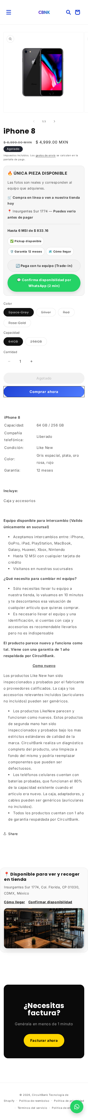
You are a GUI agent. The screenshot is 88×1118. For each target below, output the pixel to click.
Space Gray (21, 313)
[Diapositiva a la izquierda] (34, 121)
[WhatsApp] (76, 1106)
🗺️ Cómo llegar (60, 251)
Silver (48, 313)
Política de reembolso (34, 1100)
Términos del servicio (32, 1108)
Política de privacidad (69, 1100)
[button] (8, 12)
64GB (15, 342)
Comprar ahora (44, 391)
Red (69, 313)
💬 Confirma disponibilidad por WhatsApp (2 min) (44, 283)
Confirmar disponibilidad (50, 902)
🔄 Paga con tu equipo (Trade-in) (44, 266)
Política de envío (63, 1108)
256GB (38, 342)
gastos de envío (46, 155)
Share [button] (13, 834)
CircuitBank (40, 1095)
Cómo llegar (14, 902)
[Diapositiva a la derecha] (54, 121)
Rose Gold (19, 324)
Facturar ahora (44, 1040)
